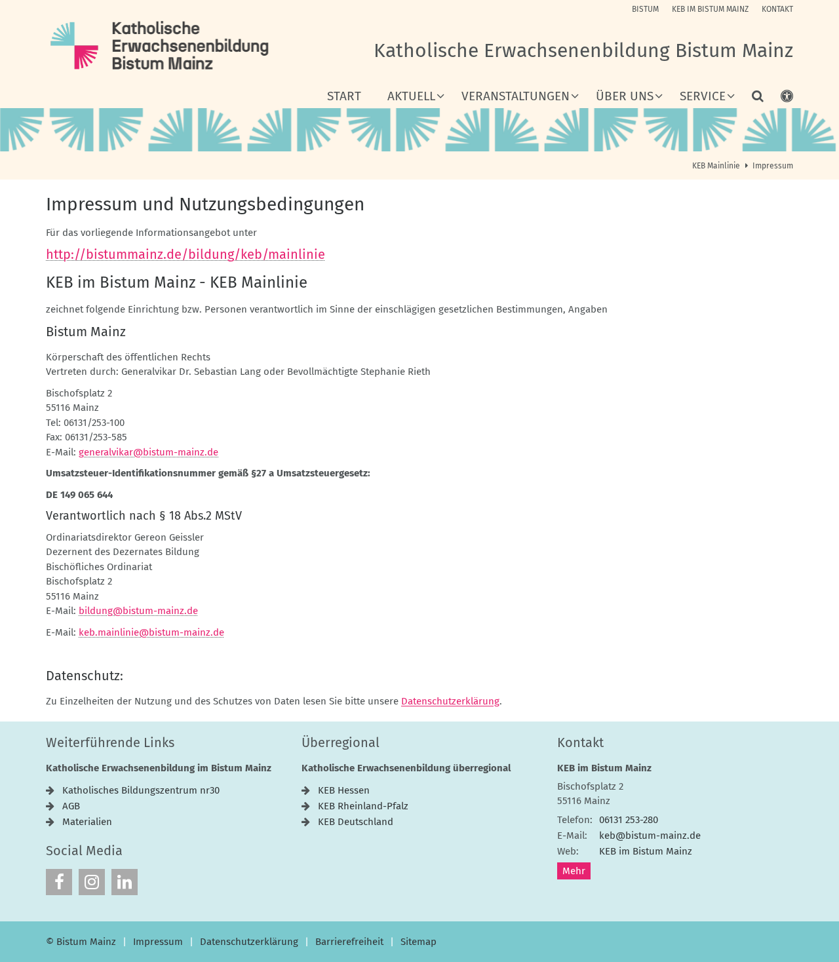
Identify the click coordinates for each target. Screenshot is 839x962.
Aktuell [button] (411, 97)
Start (344, 97)
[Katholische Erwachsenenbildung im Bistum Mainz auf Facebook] (59, 882)
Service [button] (703, 97)
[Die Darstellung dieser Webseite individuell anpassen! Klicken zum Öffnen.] (778, 99)
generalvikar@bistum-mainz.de (148, 452)
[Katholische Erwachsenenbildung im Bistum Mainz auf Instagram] (92, 882)
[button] (749, 99)
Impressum (772, 165)
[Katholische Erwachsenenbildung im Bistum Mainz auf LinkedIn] (124, 882)
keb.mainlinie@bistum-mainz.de (151, 632)
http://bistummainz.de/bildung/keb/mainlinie (185, 254)
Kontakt (580, 742)
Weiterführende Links (110, 742)
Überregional (341, 742)
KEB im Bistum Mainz (604, 768)
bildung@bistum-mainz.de (138, 611)
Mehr (573, 871)
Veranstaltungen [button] (515, 97)
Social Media (84, 850)
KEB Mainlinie (716, 165)
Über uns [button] (625, 97)
